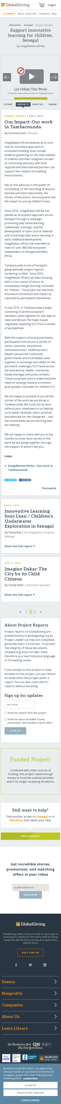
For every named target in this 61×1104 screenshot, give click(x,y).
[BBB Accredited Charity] (30, 1058)
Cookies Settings (30, 1099)
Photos (37, 104)
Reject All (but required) (30, 1092)
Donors (8, 982)
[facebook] (16, 965)
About (20, 13)
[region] (30, 1083)
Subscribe (31, 894)
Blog (54, 13)
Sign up (15, 730)
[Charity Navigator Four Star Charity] (7, 1058)
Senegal (28, 25)
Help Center (30, 952)
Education (15, 25)
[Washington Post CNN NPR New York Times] (30, 1047)
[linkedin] (44, 965)
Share (53, 104)
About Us (11, 1017)
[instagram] (30, 965)
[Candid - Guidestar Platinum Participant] (17, 1058)
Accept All (30, 1085)
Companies (44, 13)
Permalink (49, 488)
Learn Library (15, 1028)
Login (52, 5)
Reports (23, 104)
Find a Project (31, 836)
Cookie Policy (30, 1078)
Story (8, 104)
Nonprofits (31, 13)
